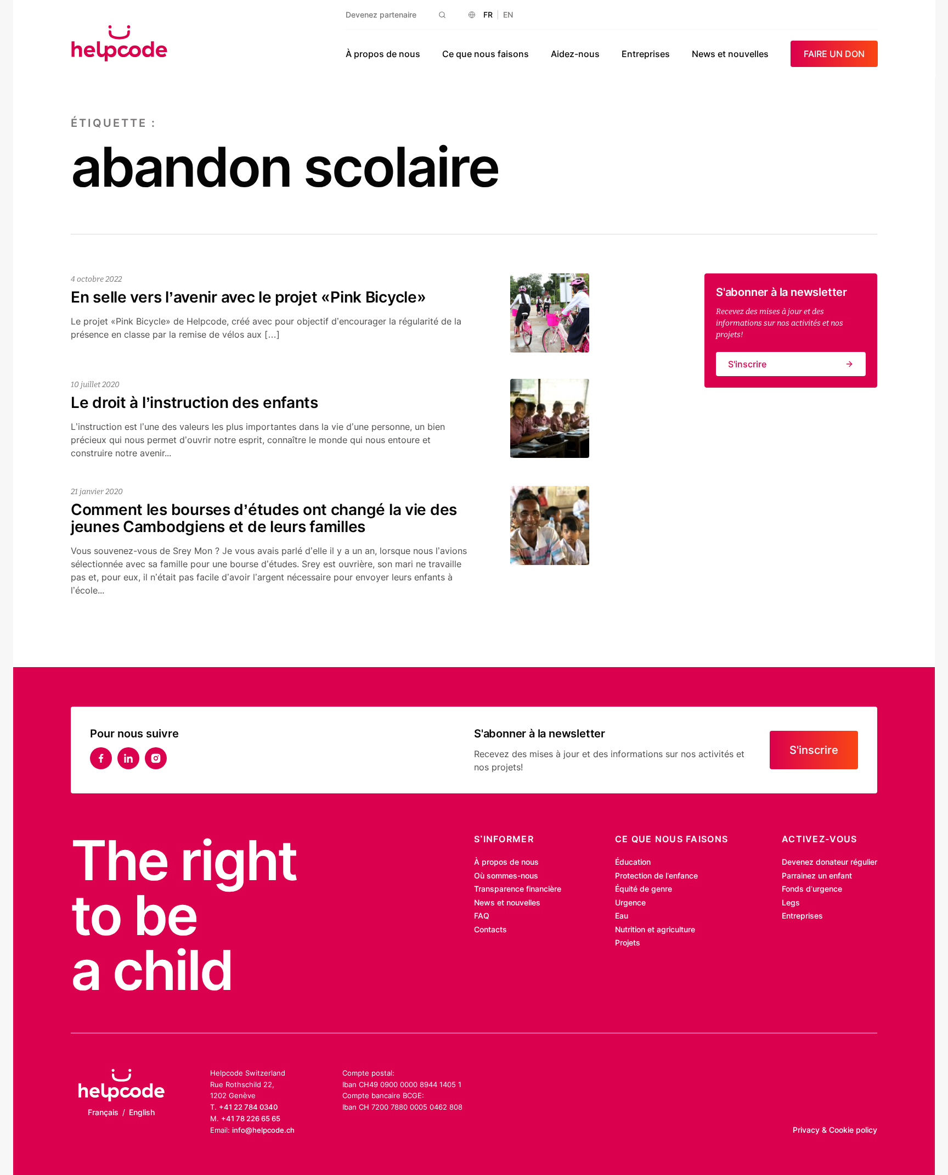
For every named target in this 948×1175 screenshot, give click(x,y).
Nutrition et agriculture (655, 929)
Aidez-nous (575, 53)
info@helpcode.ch (263, 1130)
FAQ (481, 915)
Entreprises (646, 53)
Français (103, 1112)
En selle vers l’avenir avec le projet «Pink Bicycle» (248, 297)
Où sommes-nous (506, 875)
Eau (621, 915)
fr (488, 14)
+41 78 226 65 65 (250, 1118)
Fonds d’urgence (812, 888)
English (142, 1112)
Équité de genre (643, 888)
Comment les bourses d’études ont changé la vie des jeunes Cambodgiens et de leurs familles (264, 518)
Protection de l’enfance (656, 875)
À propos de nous (383, 53)
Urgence (630, 902)
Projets (627, 942)
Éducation (633, 861)
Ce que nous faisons (485, 53)
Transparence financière (517, 888)
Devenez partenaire (381, 14)
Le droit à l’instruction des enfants (194, 402)
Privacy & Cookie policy (835, 1129)
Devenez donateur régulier (829, 861)
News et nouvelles (730, 53)
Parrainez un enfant (817, 875)
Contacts (490, 929)
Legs (791, 902)
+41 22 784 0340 (248, 1107)
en (508, 14)
